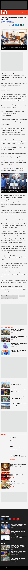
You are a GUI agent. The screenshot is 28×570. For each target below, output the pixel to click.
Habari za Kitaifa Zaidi (7, 327)
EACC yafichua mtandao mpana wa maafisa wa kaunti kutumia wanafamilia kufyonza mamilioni (19, 546)
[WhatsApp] (23, 25)
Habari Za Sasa (5, 381)
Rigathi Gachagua (13, 298)
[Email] (21, 25)
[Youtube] (14, 519)
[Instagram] (17, 519)
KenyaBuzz (3, 434)
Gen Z (2, 295)
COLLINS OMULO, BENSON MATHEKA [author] (9, 21)
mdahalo (16, 295)
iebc (6, 295)
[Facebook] (13, 25)
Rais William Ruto (4, 298)
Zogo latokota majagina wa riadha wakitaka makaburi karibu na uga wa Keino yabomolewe (18, 558)
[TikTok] (10, 519)
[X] (16, 25)
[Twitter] (6, 519)
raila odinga (21, 295)
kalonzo (10, 295)
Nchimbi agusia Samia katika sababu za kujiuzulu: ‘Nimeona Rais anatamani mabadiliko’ (18, 531)
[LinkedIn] (18, 25)
